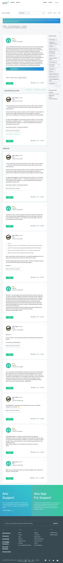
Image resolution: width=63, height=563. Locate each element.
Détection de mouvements (52, 52)
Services (18, 2)
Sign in (54, 12)
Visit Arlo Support (6, 510)
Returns (36, 543)
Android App (52, 39)
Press (19, 536)
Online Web (52, 83)
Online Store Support (39, 539)
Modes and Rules (22, 77)
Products (13, 2)
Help (59, 12)
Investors (20, 539)
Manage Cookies (31, 561)
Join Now (50, 12)
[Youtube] (57, 560)
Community (36, 534)
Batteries (51, 46)
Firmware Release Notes (53, 59)
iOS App (51, 71)
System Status (37, 536)
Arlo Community (6, 13)
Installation (51, 68)
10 (35, 477)
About (19, 532)
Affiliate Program (54, 534)
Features (24, 26)
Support (45, 2)
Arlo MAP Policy (53, 532)
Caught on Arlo (21, 541)
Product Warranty (38, 545)
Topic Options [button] (59, 32)
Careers (20, 534)
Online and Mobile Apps (53, 80)
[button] (45, 37)
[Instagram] (49, 560)
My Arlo (50, 2)
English (4, 26)
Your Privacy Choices (21, 561)
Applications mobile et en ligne (53, 43)
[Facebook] (45, 560)
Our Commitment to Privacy (24, 545)
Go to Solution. (14, 68)
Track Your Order (38, 541)
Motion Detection (53, 76)
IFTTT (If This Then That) (52, 65)
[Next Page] (59, 86)
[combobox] (37, 13)
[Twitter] (53, 560)
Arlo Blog (20, 543)
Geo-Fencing (52, 62)
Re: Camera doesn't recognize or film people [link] (15, 27)
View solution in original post (13, 134)
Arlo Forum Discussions (14, 26)
